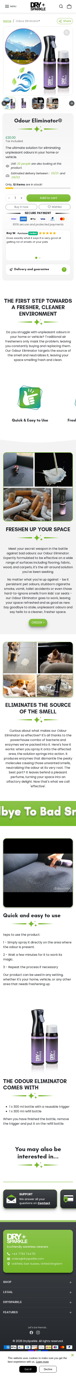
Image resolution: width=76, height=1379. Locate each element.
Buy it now (21, 207)
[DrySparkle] (38, 6)
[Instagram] (38, 1332)
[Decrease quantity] (8, 198)
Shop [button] (7, 1282)
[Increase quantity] (21, 198)
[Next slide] (71, 103)
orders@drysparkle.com (28, 1259)
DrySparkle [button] (12, 1302)
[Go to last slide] (4, 103)
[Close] (72, 1355)
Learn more (42, 1361)
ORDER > (38, 622)
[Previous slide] (5, 1177)
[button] (10, 6)
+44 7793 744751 (23, 1254)
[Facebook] (31, 1332)
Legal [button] (8, 1292)
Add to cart (48, 198)
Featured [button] (10, 1312)
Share (67, 21)
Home (7, 21)
